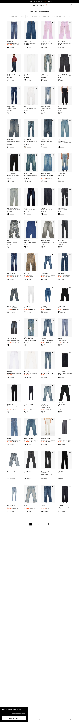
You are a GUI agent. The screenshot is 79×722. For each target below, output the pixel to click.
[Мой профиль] (71, 4)
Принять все (13, 718)
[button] (14, 714)
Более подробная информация (18, 713)
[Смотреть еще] (49, 524)
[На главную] (39, 5)
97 (46, 524)
